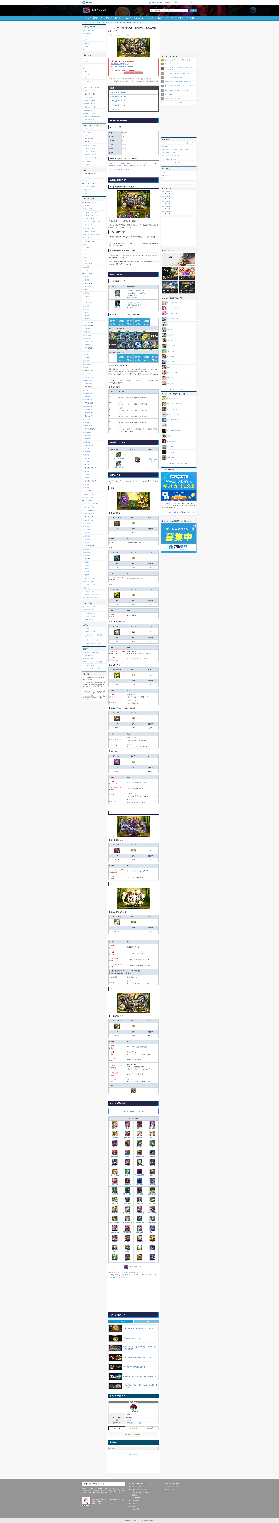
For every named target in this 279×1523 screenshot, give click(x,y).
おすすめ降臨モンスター (90, 119)
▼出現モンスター (116, 109)
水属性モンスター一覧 (89, 103)
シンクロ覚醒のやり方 (89, 613)
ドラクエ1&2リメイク (173, 414)
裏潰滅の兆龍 (87, 338)
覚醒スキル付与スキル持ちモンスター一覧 (176, 90)
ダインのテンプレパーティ (172, 64)
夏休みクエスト (87, 205)
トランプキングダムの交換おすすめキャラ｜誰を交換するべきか (179, 85)
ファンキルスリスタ (172, 313)
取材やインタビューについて (139, 1489)
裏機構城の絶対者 (88, 412)
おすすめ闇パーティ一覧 (90, 164)
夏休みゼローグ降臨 (88, 228)
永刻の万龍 (114, 1194)
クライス (85, 71)
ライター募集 (135, 1509)
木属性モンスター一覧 (89, 107)
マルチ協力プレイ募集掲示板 (91, 652)
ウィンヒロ (170, 335)
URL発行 (135, 1428)
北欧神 (85, 257)
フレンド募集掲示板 (88, 665)
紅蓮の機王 (86, 267)
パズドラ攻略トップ (88, 30)
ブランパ (85, 58)
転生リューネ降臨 (88, 494)
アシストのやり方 (88, 619)
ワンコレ (169, 367)
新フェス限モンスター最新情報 (91, 116)
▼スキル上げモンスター (118, 105)
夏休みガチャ (87, 180)
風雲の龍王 (86, 276)
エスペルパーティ (88, 128)
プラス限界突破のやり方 (90, 616)
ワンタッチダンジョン (89, 606)
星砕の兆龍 (86, 315)
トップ (88, 18)
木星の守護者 (87, 286)
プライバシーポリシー (171, 1486)
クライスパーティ (88, 138)
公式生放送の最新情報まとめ (120, 64)
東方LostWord (171, 378)
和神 (84, 250)
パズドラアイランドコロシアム (91, 221)
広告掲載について (136, 1498)
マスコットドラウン (88, 90)
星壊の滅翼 (139, 1203)
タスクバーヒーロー (172, 409)
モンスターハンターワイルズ (175, 430)
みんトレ (169, 324)
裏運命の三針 (87, 435)
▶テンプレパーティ (133, 297)
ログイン (192, 2)
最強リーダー (98, 18)
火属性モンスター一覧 (89, 100)
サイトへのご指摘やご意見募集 (91, 668)
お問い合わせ (135, 1500)
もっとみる (178, 162)
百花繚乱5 (86, 575)
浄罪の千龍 (86, 309)
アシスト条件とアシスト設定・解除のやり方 (94, 635)
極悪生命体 (86, 367)
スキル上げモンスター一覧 (90, 640)
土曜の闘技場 (87, 539)
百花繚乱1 (86, 562)
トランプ (150, 18)
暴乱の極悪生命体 (88, 322)
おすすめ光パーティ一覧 (90, 161)
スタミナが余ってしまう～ (169, 152)
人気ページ (146, 1321)
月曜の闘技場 (87, 523)
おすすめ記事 (121, 1321)
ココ (138, 462)
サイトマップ (135, 1503)
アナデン (169, 329)
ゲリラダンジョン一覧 (89, 584)
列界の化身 (86, 464)
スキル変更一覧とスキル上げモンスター (94, 643)
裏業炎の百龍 (87, 328)
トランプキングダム (88, 177)
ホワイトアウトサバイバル (174, 362)
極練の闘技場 (87, 552)
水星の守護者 (87, 289)
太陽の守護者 (87, 299)
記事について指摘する (135, 1434)
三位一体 (152, 1232)
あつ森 (169, 436)
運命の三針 (86, 458)
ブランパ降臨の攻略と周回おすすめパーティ (177, 73)
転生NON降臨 (140, 1213)
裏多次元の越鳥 (87, 380)
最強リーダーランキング (90, 145)
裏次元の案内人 (87, 374)
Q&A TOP (164, 172)
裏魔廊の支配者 (87, 409)
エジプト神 (86, 247)
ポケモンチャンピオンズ (174, 403)
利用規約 (134, 1495)
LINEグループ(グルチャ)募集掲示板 (92, 662)
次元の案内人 (115, 1165)
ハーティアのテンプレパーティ (173, 98)
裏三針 (152, 1137)
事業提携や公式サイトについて (140, 1492)
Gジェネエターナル (172, 319)
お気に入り (151, 1428)
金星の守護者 (87, 293)
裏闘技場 (139, 1137)
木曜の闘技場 (87, 533)
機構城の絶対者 (139, 1156)
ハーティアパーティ (88, 132)
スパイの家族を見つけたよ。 (170, 159)
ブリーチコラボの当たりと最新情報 (122, 66)
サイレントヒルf (171, 441)
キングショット (171, 340)
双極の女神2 (86, 451)
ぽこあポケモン (171, 398)
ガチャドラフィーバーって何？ (170, 155)
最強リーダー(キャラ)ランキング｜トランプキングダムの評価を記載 (179, 68)
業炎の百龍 (114, 1184)
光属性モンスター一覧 (89, 110)
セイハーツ (86, 78)
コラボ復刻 (165, 146)
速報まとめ (86, 43)
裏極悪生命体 (87, 344)
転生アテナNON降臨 (88, 507)
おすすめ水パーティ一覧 (90, 154)
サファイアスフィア (172, 302)
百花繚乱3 (86, 568)
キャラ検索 (191, 18)
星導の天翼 (114, 1203)
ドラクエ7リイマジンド (173, 420)
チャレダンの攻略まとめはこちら (133, 1111)
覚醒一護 (117, 307)
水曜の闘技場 (87, 529)
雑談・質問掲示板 (88, 658)
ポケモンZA (170, 425)
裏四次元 (152, 1165)
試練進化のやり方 (88, 609)
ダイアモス (86, 81)
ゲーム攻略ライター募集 (172, 1483)
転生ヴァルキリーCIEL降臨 (90, 503)
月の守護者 (86, 296)
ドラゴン (85, 260)
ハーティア (86, 68)
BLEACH (139, 18)
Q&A (84, 49)
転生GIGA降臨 (152, 1213)
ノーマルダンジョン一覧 (90, 591)
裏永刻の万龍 (127, 1194)
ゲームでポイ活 (155, 2)
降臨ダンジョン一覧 (88, 581)
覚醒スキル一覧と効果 (89, 631)
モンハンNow (171, 345)
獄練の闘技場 (115, 1232)
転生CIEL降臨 (127, 1213)
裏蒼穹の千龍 (152, 1184)
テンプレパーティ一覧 (89, 148)
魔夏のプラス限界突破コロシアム (92, 234)
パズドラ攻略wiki (98, 10)
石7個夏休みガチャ (88, 193)
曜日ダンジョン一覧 (88, 588)
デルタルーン (170, 452)
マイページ (165, 178)
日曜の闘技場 (87, 542)
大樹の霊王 (86, 270)
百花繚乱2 (86, 565)
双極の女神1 (86, 448)
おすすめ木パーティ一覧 (90, 158)
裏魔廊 (127, 1156)
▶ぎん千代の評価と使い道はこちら (119, 170)
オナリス (117, 297)
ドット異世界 (170, 356)
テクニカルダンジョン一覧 (90, 597)
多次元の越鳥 (115, 1175)
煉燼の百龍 (86, 306)
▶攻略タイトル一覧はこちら (178, 389)
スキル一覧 (86, 628)
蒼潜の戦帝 (127, 1203)
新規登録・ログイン (167, 175)
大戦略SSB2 (170, 457)
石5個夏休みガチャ (88, 190)
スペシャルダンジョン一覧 (90, 594)
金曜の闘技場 (87, 536)
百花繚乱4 (152, 1241)
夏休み (160, 18)
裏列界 (127, 1146)
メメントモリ (170, 383)
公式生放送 (129, 18)
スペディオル (87, 74)
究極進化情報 (87, 46)
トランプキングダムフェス (90, 186)
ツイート (117, 1428)
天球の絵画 (139, 1232)
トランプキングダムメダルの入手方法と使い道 (177, 60)
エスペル (85, 61)
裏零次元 (152, 1175)
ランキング (192, 143)
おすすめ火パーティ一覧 (90, 151)
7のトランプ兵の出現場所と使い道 (174, 77)
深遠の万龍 (86, 312)
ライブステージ (87, 225)
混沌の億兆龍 (152, 1194)
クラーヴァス (87, 84)
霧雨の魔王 (86, 280)
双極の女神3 (86, 455)
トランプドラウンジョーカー (91, 87)
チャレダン (170, 18)
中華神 (85, 254)
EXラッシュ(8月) (87, 209)
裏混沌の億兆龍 (87, 341)
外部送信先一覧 (169, 1489)
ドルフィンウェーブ (172, 308)
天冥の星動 (152, 1203)
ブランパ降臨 (87, 237)
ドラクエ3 (170, 447)
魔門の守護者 (140, 1146)
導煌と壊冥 (114, 1213)
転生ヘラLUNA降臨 (88, 513)
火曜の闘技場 (87, 526)
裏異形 (115, 1146)
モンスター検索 (87, 97)
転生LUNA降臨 (114, 1222)
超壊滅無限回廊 (127, 1222)
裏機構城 (152, 1156)
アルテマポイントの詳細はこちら (179, 512)
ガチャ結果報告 (87, 655)
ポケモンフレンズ (172, 351)
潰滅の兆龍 (139, 1194)
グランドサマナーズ (172, 372)
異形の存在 (86, 461)
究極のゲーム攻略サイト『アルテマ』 (142, 1483)
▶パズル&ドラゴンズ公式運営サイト (118, 1277)
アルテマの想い (136, 1486)
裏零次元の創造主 (88, 383)
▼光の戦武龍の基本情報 (118, 92)
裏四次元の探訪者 (88, 377)
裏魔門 (152, 1146)
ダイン (85, 65)
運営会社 (134, 1506)
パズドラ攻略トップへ (136, 1267)
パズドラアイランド (88, 218)
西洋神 (85, 244)
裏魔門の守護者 (87, 406)
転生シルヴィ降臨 (88, 497)
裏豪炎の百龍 (127, 1184)
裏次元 (127, 1165)
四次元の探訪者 (139, 1165)
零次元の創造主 (139, 1175)
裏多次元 (127, 1175)
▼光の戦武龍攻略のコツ (118, 96)
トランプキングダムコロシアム (91, 215)
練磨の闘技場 (140, 1222)
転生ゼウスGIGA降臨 (89, 510)
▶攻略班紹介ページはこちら (133, 1423)
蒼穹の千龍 (139, 1184)
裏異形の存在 (87, 438)
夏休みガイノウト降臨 (89, 231)
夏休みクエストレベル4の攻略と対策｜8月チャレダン (179, 81)
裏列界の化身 (87, 442)
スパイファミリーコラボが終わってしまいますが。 (176, 149)
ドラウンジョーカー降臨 (90, 212)
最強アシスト (119, 18)
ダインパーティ (87, 135)
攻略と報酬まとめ (88, 520)
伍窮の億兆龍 (87, 318)
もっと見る (178, 102)
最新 (187, 143)
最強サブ (109, 18)
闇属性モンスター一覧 (89, 113)
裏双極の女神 (87, 432)
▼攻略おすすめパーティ (118, 101)
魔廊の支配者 (115, 1156)
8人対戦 (180, 18)
